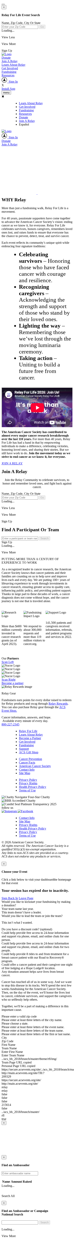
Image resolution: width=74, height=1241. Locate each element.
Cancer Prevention (30, 759)
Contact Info (27, 769)
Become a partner (12, 683)
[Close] (3, 4)
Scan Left (8, 662)
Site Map (24, 773)
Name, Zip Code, (21, 23)
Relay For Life (28, 731)
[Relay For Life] (6, 54)
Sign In (12, 81)
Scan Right (8, 679)
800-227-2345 (10, 724)
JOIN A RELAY (12, 463)
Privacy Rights (28, 783)
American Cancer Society (35, 766)
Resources (8, 75)
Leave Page (26, 898)
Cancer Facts (27, 762)
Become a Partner (30, 738)
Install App (8, 88)
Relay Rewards (58, 703)
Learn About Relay (13, 64)
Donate (6, 57)
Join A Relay (10, 61)
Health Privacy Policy (32, 787)
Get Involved (10, 68)
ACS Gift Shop (28, 752)
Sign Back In (10, 898)
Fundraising (9, 71)
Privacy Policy (28, 779)
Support (24, 748)
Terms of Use (27, 790)
